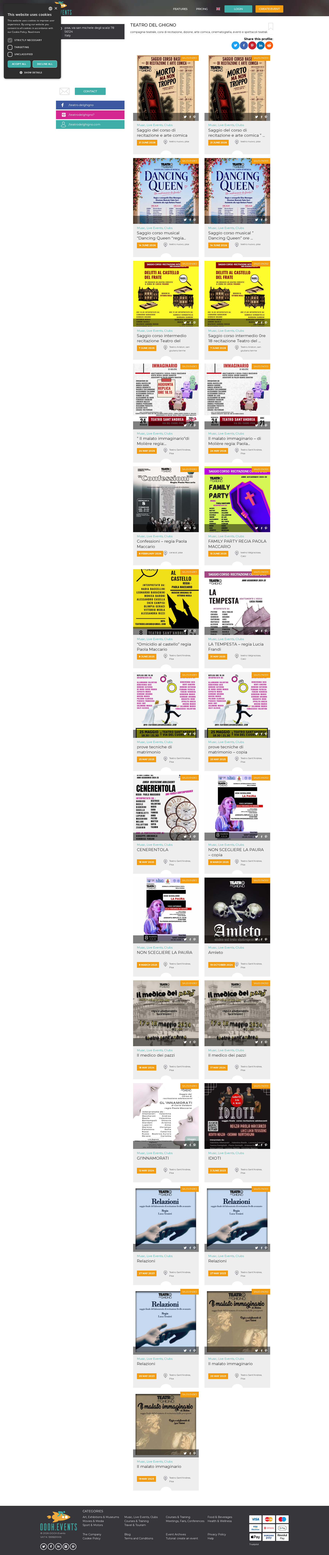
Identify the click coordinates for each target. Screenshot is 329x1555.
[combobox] (50, 8)
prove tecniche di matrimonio (154, 749)
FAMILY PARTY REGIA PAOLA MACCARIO (237, 544)
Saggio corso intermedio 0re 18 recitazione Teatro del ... (237, 338)
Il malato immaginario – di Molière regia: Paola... (234, 441)
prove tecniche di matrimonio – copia (227, 749)
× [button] (55, 8)
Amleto (215, 952)
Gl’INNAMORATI (153, 1158)
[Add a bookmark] (270, 26)
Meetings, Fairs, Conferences (185, 1521)
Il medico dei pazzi (156, 1055)
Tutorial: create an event (182, 1538)
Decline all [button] (45, 64)
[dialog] (32, 41)
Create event (269, 9)
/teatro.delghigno (81, 105)
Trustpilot (254, 1544)
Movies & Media (93, 1521)
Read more (34, 32)
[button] (32, 72)
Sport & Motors (93, 1525)
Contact (90, 91)
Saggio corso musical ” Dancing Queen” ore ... (231, 235)
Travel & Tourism (135, 1525)
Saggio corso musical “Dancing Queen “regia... (161, 235)
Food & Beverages (220, 1517)
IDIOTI (214, 1158)
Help (211, 1538)
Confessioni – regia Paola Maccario (162, 544)
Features (180, 9)
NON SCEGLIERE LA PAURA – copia (236, 852)
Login (238, 9)
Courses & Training (178, 1517)
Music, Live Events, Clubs (154, 125)
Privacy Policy (217, 1534)
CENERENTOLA (152, 849)
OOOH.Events (57, 1533)
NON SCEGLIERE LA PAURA (164, 952)
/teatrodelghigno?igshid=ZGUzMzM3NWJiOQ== (90, 116)
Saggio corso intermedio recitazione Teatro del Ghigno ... (161, 338)
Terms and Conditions (138, 1538)
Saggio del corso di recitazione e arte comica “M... (162, 133)
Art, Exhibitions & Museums (101, 1517)
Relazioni (146, 1261)
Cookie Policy (92, 1538)
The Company (92, 1534)
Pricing (202, 9)
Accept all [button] (19, 64)
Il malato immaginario (230, 1363)
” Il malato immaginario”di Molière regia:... (163, 441)
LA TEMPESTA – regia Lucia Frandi (236, 647)
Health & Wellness (220, 1521)
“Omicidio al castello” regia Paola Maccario (164, 647)
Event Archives (176, 1534)
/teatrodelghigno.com (84, 124)
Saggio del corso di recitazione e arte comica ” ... (236, 133)
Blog (127, 1534)
